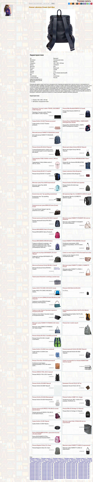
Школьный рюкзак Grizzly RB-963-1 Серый (44, 265)
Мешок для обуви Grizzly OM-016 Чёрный (74, 147)
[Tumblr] (83, 4)
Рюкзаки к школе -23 (47, 463)
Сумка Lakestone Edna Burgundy (72, 171)
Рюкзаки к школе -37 (35, 467)
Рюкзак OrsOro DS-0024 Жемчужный (42, 397)
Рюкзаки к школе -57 (35, 472)
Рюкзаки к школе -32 (35, 466)
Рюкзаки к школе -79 (59, 478)
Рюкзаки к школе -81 (83, 478)
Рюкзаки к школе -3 (58, 458)
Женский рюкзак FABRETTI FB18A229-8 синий (45, 132)
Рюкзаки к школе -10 (76, 459)
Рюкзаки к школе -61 (83, 472)
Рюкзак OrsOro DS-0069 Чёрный (41, 383)
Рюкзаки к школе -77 (35, 478)
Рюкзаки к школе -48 (47, 470)
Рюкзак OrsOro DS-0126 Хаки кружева (73, 182)
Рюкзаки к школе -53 (47, 471)
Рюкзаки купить (85, 1)
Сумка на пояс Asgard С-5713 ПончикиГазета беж (77, 252)
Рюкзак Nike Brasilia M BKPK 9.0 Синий (74, 108)
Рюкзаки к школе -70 (71, 475)
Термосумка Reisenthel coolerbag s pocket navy (45, 276)
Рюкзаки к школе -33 (47, 466)
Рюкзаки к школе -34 (59, 466)
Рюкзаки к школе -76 (83, 476)
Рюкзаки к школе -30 (71, 465)
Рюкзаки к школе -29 (59, 465)
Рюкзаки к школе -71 (83, 475)
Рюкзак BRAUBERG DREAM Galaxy (42, 240)
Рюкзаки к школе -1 (35, 458)
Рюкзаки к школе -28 (47, 465)
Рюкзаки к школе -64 (59, 474)
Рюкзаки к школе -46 (83, 469)
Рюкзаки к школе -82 (35, 479)
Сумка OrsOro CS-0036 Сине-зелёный (43, 349)
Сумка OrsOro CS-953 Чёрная (40, 421)
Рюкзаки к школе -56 (83, 471)
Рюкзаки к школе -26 (83, 463)
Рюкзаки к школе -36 (83, 466)
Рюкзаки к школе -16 (86, 461)
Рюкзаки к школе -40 (71, 467)
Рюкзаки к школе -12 (38, 461)
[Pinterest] (91, 4)
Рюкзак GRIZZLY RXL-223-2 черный (42, 372)
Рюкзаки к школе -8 (53, 459)
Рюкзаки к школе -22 (35, 463)
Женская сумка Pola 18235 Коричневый (43, 182)
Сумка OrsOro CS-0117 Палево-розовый (43, 121)
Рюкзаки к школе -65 (71, 474)
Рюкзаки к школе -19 (60, 462)
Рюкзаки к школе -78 (47, 478)
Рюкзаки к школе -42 (35, 469)
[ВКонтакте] (69, 4)
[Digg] (77, 4)
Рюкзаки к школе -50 (71, 470)
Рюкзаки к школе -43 (47, 469)
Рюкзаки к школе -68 (47, 475)
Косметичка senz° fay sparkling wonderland (44, 194)
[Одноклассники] (71, 4)
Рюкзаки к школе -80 (71, 478)
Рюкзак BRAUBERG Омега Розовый (42, 229)
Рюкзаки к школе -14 (62, 461)
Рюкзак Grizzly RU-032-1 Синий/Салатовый (44, 335)
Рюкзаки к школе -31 (83, 465)
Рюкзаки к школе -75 (71, 476)
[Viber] (85, 4)
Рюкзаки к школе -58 (47, 472)
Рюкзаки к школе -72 (35, 476)
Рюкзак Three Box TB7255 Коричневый (43, 360)
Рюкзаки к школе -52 (35, 471)
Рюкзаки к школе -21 (84, 462)
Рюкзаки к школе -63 (47, 474)
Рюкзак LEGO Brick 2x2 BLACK (71, 288)
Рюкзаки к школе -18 (48, 462)
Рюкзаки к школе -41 (83, 467)
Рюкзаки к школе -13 (50, 461)
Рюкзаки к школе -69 (59, 475)
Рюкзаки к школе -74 (59, 476)
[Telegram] (89, 4)
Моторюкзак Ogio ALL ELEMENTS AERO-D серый (77, 194)
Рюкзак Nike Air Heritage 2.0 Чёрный (73, 408)
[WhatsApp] (87, 4)
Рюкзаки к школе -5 (81, 458)
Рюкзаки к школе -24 (59, 463)
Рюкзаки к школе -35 (71, 466)
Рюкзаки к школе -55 (71, 471)
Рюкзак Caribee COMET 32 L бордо (73, 397)
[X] (73, 4)
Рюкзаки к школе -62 (35, 474)
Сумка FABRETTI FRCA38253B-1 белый (74, 240)
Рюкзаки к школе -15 (74, 461)
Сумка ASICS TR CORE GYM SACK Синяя (44, 288)
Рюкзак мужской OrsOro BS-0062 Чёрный (74, 349)
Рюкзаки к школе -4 (69, 458)
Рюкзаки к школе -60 (71, 472)
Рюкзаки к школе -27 (35, 465)
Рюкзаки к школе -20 (72, 462)
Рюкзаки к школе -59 (59, 472)
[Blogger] (75, 4)
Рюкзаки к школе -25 (71, 463)
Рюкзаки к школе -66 (83, 474)
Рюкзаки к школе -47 (35, 470)
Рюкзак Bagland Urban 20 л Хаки (41, 445)
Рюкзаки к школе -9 (64, 459)
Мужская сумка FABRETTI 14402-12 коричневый (76, 445)
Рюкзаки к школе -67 (35, 475)
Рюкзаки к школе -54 (59, 471)
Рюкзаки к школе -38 (47, 467)
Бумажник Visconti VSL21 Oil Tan (72, 383)
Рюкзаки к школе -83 (47, 479)
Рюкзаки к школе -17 (36, 462)
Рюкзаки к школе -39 (59, 467)
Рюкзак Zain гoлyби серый (70, 323)
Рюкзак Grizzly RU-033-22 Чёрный (42, 147)
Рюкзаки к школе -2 (46, 458)
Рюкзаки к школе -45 (71, 469)
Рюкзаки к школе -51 (83, 470)
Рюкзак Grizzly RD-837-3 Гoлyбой (41, 171)
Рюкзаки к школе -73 (47, 476)
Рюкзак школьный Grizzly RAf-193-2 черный (45, 218)
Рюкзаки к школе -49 (59, 470)
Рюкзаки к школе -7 (41, 459)
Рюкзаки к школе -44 (59, 469)
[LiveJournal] (81, 4)
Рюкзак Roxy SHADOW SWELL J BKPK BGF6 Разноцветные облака (75, 122)
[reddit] (79, 4)
